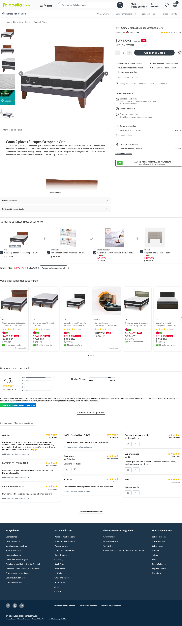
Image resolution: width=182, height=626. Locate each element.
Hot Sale (58, 573)
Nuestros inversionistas (64, 541)
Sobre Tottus (157, 546)
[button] (90, 5)
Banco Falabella (159, 564)
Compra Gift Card (14, 582)
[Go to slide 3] (93, 355)
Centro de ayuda (13, 541)
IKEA (154, 559)
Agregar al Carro (154, 52)
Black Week (59, 568)
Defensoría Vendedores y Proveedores (23, 568)
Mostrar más (55, 192)
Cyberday (58, 559)
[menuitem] (146, 13)
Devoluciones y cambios (16, 546)
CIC (117, 28)
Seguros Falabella (159, 568)
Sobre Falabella (159, 536)
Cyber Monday (61, 555)
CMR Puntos (109, 536)
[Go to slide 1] (88, 355)
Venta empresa (61, 546)
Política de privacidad (111, 605)
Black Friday (59, 564)
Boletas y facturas (13, 550)
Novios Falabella (110, 541)
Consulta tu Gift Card (15, 577)
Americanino (60, 582)
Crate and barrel (61, 577)
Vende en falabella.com (64, 536)
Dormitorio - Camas (22, 22)
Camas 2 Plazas (40, 22)
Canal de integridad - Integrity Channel (23, 564)
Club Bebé (107, 546)
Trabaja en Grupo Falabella (66, 550)
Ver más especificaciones (128, 77)
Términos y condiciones (64, 605)
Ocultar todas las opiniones (91, 412)
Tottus (155, 555)
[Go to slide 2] (91, 355)
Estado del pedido (13, 555)
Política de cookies (88, 605)
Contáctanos (11, 536)
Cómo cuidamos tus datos (17, 573)
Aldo (56, 587)
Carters (57, 591)
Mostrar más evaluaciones (91, 511)
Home (7, 22)
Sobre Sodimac (158, 541)
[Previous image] (20, 73)
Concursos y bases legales (17, 559)
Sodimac (156, 550)
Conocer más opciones (123, 135)
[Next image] (106, 73)
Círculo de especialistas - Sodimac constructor (123, 550)
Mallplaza (156, 573)
